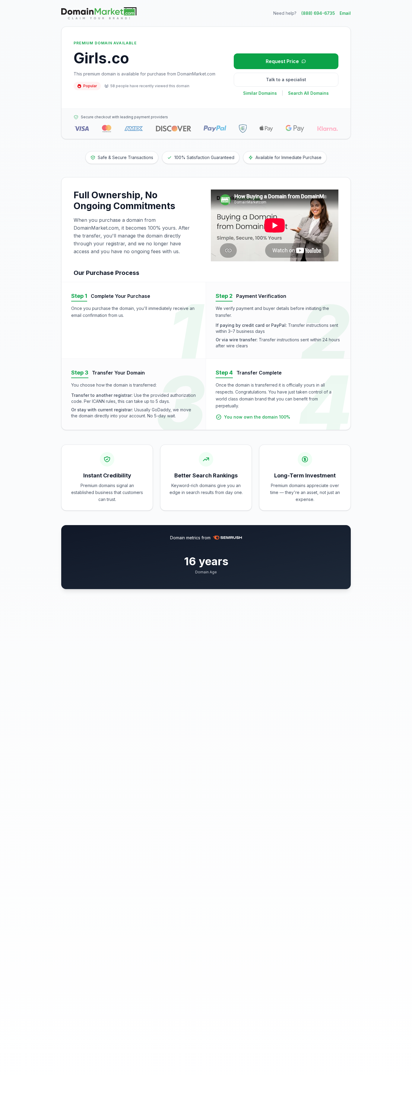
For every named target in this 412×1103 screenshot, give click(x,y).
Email (345, 13)
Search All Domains (308, 93)
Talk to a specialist (286, 79)
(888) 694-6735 (318, 13)
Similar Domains (260, 93)
